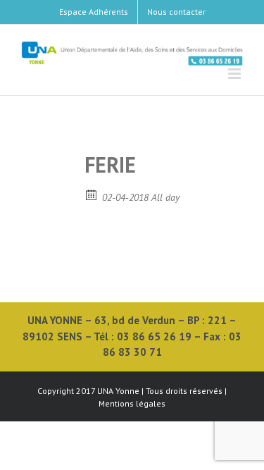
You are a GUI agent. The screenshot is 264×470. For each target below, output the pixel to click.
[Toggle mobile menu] (235, 73)
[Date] (91, 194)
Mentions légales (132, 403)
